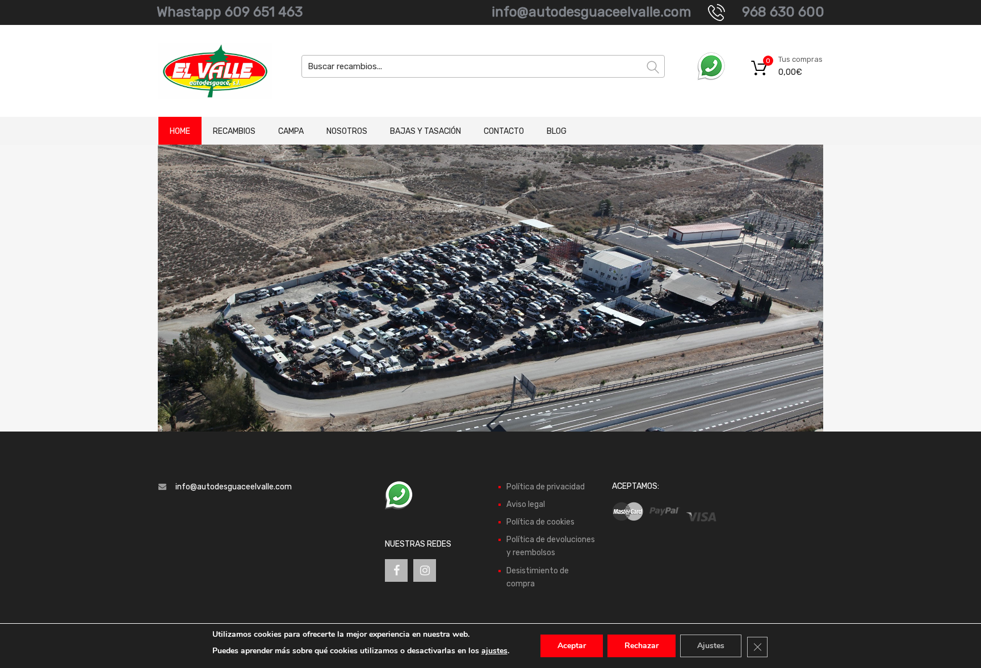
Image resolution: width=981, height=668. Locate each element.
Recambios (234, 131)
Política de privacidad (545, 487)
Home (180, 131)
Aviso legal (525, 504)
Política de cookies (540, 522)
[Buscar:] (483, 66)
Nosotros (346, 131)
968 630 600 (783, 12)
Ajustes (710, 645)
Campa (291, 131)
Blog (557, 131)
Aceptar (571, 645)
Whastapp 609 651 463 (230, 12)
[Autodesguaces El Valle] (206, 71)
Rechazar (641, 645)
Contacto (504, 131)
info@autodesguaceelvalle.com (591, 12)
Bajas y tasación (425, 131)
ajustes (494, 650)
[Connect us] (396, 570)
